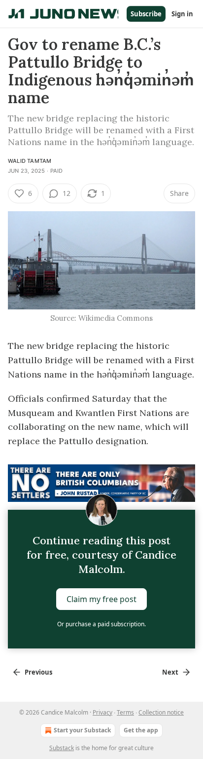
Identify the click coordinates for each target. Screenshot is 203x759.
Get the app (141, 730)
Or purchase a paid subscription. (101, 624)
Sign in (182, 13)
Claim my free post (101, 599)
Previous (38, 672)
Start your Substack (82, 730)
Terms (125, 712)
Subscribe (146, 13)
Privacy (102, 712)
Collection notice (161, 712)
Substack (61, 748)
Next (170, 672)
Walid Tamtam (29, 160)
